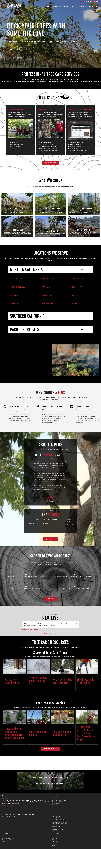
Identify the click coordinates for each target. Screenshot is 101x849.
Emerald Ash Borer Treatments (48, 148)
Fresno (74, 304)
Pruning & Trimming (57, 815)
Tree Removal (13, 142)
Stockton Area (47, 304)
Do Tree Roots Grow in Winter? (14, 663)
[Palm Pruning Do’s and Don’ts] (38, 717)
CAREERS (81, 1)
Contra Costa (77, 287)
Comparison (5, 842)
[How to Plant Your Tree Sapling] (62, 717)
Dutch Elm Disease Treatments (48, 150)
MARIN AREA (46, 287)
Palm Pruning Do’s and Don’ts (38, 713)
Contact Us (5, 841)
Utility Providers (83, 230)
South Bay (55, 841)
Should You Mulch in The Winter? (87, 663)
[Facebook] (2, 822)
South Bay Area (47, 279)
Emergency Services (14, 146)
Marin (53, 844)
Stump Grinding (56, 817)
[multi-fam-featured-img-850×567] (50, 204)
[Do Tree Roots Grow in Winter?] (14, 666)
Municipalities (17, 230)
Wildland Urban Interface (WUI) (79, 150)
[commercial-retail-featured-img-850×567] (84, 204)
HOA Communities (17, 208)
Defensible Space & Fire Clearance (61, 828)
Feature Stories (16, 723)
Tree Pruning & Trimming (16, 140)
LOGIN (85, 1)
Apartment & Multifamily (51, 208)
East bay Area (17, 279)
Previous (1, 675)
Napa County (76, 295)
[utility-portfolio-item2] (84, 226)
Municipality (55, 803)
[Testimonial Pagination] (44, 633)
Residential (55, 804)
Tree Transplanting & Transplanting (62, 820)
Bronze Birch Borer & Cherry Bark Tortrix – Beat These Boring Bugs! (86, 733)
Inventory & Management (77, 142)
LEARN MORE (15, 48)
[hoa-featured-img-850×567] (17, 204)
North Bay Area (77, 279)
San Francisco (47, 295)
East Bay (54, 838)
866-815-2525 (10, 816)
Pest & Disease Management (60, 822)
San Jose (15, 295)
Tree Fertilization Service (46, 144)
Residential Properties (50, 231)
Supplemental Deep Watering (47, 146)
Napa (53, 845)
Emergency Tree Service (59, 819)
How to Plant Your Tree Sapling (63, 713)
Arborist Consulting (75, 144)
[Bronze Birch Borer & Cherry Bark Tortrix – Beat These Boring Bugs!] (87, 717)
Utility (54, 806)
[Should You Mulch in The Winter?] (87, 666)
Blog (14, 670)
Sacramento (55, 842)
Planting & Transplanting (16, 144)
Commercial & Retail (83, 208)
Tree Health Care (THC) (46, 140)
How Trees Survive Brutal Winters (63, 663)
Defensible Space (74, 148)
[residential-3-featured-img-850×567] (50, 226)
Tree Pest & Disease (45, 142)
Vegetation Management (77, 146)
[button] (96, 6)
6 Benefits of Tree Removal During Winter (38, 661)
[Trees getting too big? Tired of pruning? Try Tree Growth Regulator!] (14, 717)
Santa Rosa (16, 304)
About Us (4, 836)
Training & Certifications (9, 838)
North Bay (55, 839)
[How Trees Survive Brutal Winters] (62, 666)
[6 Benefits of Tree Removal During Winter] (38, 666)
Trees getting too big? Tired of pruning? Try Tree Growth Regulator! (14, 711)
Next (100, 675)
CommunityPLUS (6, 839)
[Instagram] (5, 822)
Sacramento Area (18, 287)
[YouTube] (7, 822)
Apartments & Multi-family (59, 800)
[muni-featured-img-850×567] (17, 226)
